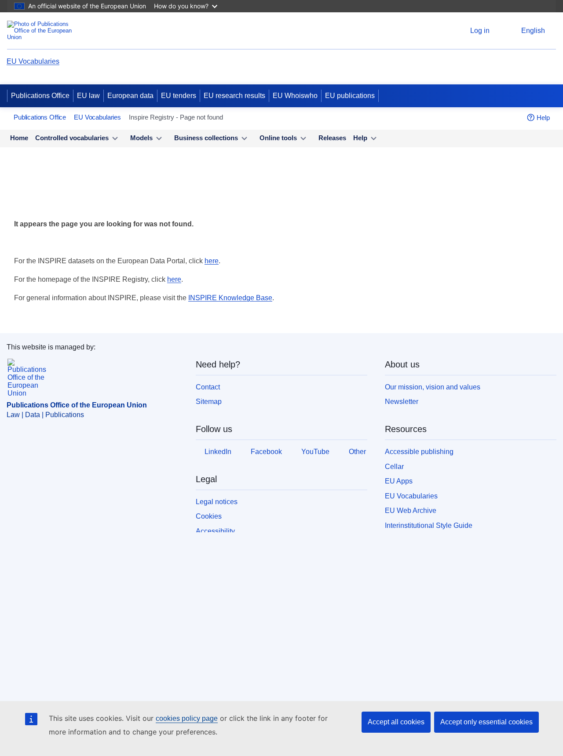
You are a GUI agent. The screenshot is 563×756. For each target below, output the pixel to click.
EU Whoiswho (295, 95)
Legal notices (217, 501)
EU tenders (178, 95)
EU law (88, 95)
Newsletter (401, 401)
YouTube (315, 451)
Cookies (209, 516)
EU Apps (399, 481)
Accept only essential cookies (486, 722)
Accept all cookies (396, 722)
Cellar (394, 466)
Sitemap (209, 401)
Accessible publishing (419, 451)
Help (543, 117)
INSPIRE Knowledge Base (230, 298)
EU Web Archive (410, 510)
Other (357, 451)
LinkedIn (218, 451)
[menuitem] (19, 138)
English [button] (533, 30)
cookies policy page (187, 718)
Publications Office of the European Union (77, 405)
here (212, 261)
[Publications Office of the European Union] (42, 30)
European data (130, 95)
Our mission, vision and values (432, 387)
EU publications (350, 95)
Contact (208, 387)
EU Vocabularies (33, 61)
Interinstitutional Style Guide (428, 525)
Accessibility (215, 531)
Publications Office (40, 95)
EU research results (234, 95)
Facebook (266, 451)
